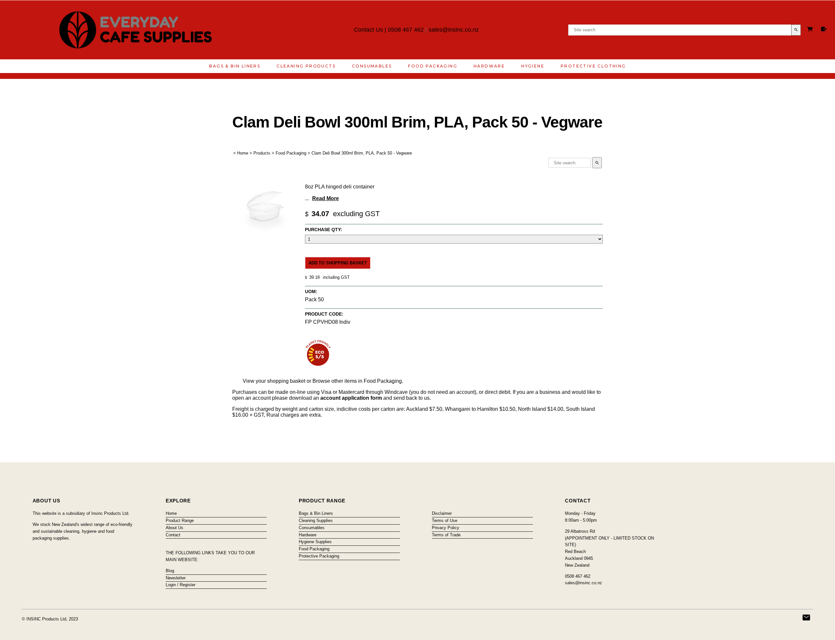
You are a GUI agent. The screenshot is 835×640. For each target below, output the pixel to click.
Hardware (489, 66)
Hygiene (532, 66)
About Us (174, 527)
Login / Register (180, 584)
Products (261, 153)
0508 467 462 (406, 29)
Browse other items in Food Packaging (357, 381)
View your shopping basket (274, 381)
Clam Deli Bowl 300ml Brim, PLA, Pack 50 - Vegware (361, 153)
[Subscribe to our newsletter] (806, 617)
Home (242, 153)
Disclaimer (442, 513)
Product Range (180, 520)
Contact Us (368, 29)
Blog (170, 570)
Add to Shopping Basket (338, 262)
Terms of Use (444, 520)
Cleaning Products (306, 66)
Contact (173, 534)
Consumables (372, 66)
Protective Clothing (593, 66)
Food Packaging (432, 66)
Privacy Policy (445, 527)
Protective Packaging (319, 556)
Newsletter (176, 577)
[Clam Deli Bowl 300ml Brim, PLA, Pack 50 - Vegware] (264, 231)
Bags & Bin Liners (234, 66)
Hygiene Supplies (315, 541)
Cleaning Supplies (316, 520)
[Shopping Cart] (811, 30)
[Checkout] (824, 29)
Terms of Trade (446, 534)
